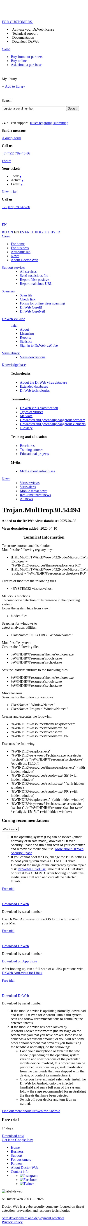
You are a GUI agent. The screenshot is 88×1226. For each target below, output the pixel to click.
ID (58, 232)
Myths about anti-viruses (37, 471)
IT (32, 232)
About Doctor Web (24, 260)
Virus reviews (29, 483)
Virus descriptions (32, 357)
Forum (6, 161)
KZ (42, 232)
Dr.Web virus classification (39, 408)
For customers (21, 1159)
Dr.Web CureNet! (32, 311)
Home (15, 1147)
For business (20, 248)
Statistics (26, 341)
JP (37, 232)
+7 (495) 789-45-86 (16, 153)
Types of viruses (31, 412)
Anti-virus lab (20, 252)
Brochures (27, 446)
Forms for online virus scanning (42, 303)
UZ (48, 232)
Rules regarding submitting (49, 123)
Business (17, 1151)
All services (28, 271)
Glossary (26, 428)
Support (16, 1155)
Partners (16, 1163)
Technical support (24, 33)
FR (27, 232)
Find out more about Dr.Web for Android (31, 1111)
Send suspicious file (34, 275)
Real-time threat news (35, 495)
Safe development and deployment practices (33, 1218)
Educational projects (34, 454)
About (24, 329)
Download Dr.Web (25, 41)
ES (22, 232)
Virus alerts (28, 487)
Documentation (23, 37)
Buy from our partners (26, 57)
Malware (26, 416)
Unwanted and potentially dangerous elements (53, 424)
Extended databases (34, 386)
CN (11, 232)
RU (5, 232)
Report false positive (34, 279)
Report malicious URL (36, 283)
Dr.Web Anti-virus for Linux (22, 973)
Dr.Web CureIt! (31, 307)
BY (53, 232)
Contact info (19, 1171)
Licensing (27, 333)
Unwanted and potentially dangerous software (52, 420)
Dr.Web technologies (35, 390)
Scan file (26, 295)
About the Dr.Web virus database (43, 382)
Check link (27, 299)
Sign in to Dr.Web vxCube (39, 345)
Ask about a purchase (26, 65)
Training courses (31, 450)
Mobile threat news (33, 491)
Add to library (15, 86)
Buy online (19, 61)
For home (18, 244)
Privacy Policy (12, 1222)
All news (26, 499)
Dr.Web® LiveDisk (32, 869)
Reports (25, 337)
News (15, 256)
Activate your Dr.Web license (33, 29)
